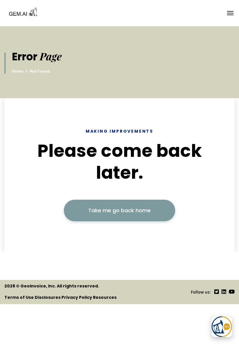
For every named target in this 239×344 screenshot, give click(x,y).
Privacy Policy (76, 297)
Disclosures (48, 297)
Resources (105, 297)
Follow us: (201, 292)
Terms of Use (19, 297)
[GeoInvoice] (62, 13)
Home (17, 71)
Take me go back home (119, 210)
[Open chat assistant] (222, 326)
